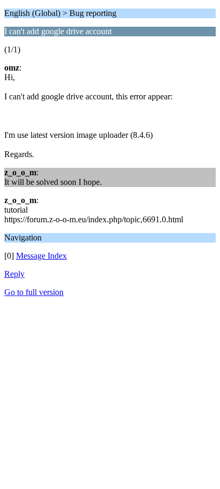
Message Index (41, 255)
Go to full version (34, 292)
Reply (14, 273)
